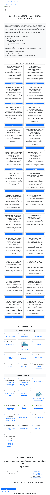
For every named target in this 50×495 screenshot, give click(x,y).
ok (17, 1)
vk (14, 1)
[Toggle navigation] (5, 10)
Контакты (17, 4)
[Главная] (24, 6)
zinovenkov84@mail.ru (38, 474)
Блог (11, 4)
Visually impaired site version (8, 489)
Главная (7, 4)
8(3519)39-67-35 (36, 473)
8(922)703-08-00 (36, 472)
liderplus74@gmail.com (38, 477)
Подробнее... (13, 83)
